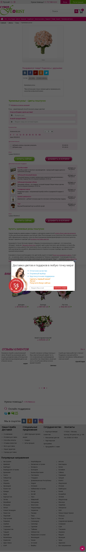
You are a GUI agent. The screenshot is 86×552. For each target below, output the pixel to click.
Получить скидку (60, 288)
